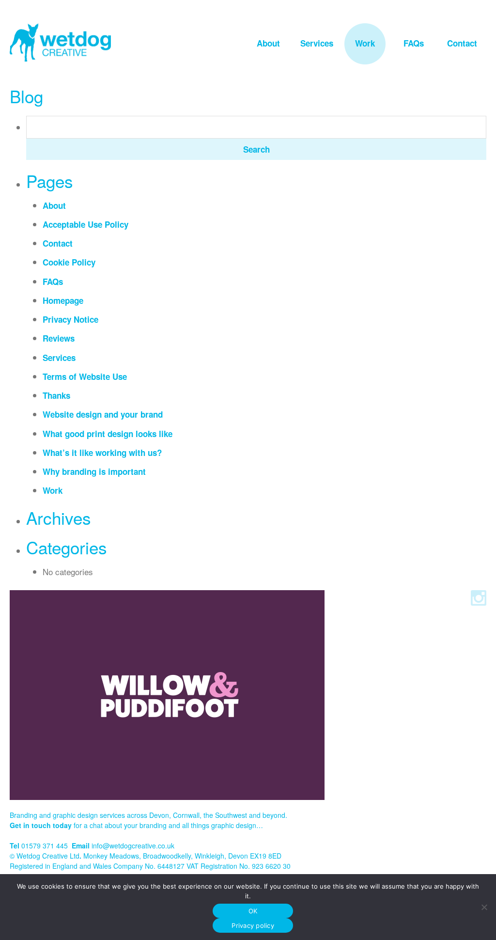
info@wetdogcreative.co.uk (133, 845)
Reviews (59, 338)
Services (316, 43)
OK (253, 911)
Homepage (63, 300)
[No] (484, 907)
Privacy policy (253, 925)
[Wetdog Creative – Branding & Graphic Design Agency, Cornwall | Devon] (60, 42)
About (268, 43)
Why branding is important (94, 471)
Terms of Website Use (85, 376)
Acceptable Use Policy (85, 224)
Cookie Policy (69, 262)
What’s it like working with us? (102, 452)
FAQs (413, 43)
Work (365, 43)
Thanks (56, 395)
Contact (462, 43)
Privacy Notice (70, 319)
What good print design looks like (107, 433)
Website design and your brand (103, 414)
